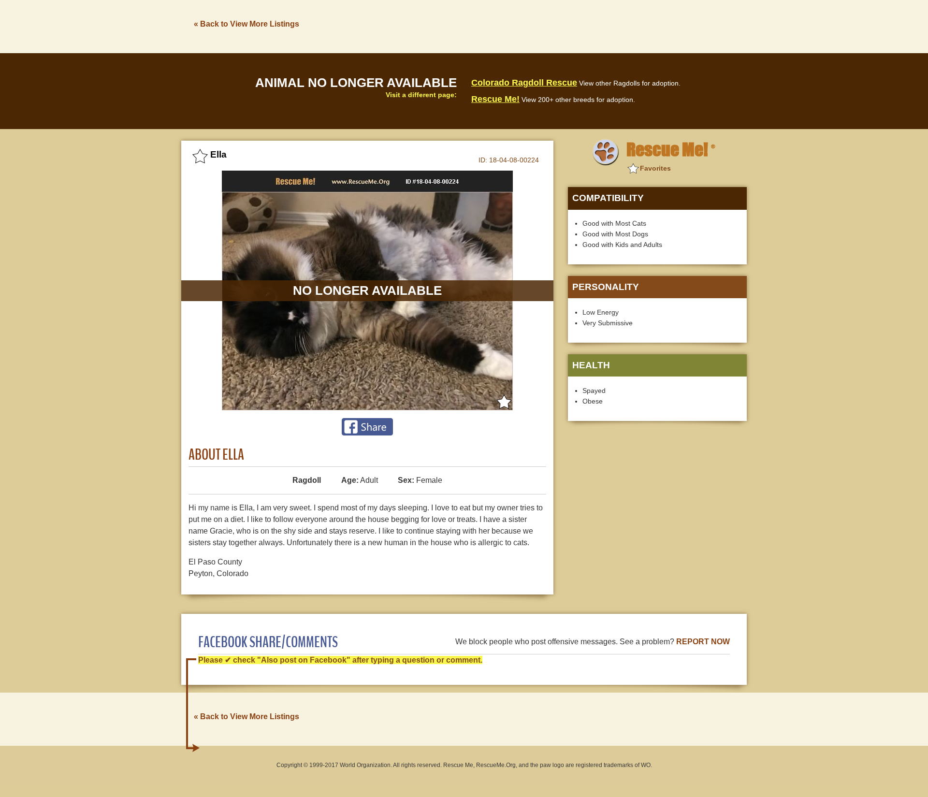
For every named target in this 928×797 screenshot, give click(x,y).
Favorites (655, 168)
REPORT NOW (703, 642)
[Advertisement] (571, 25)
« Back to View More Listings (246, 24)
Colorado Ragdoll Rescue (524, 82)
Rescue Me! (495, 99)
